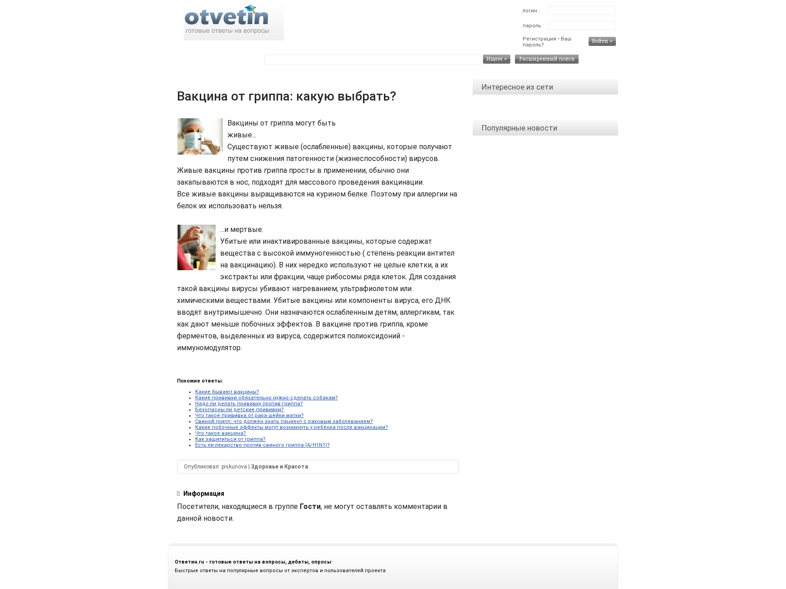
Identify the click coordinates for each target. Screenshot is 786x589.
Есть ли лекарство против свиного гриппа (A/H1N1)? (262, 445)
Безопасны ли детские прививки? (239, 410)
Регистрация (539, 39)
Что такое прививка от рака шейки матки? (249, 415)
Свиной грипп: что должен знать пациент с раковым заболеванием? (284, 421)
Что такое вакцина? (220, 433)
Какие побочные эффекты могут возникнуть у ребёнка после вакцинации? (291, 427)
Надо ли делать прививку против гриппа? (249, 404)
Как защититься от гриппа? (230, 439)
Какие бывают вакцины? (227, 392)
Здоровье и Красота (279, 466)
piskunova (234, 466)
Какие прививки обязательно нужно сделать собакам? (266, 398)
